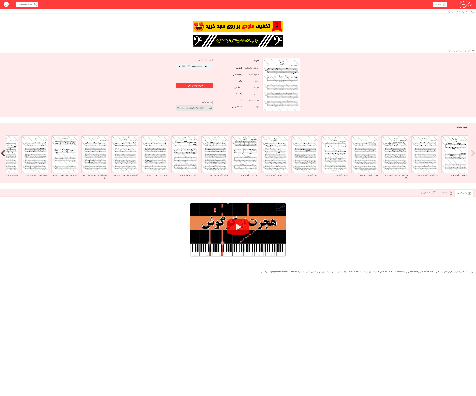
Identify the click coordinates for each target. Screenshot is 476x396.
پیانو (464, 50)
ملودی (470, 50)
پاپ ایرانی (457, 50)
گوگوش (449, 50)
